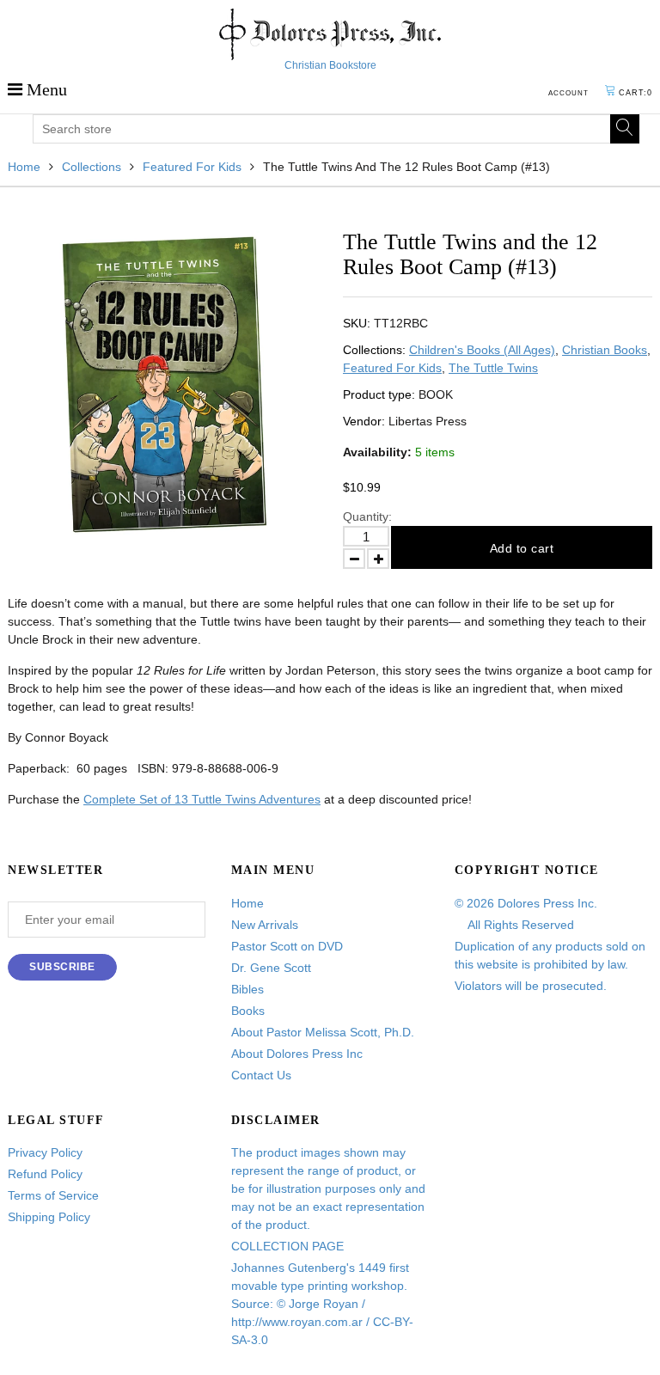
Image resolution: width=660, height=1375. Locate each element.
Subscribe (62, 967)
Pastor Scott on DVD (287, 946)
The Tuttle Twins (493, 368)
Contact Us (261, 1075)
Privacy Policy (45, 1152)
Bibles (247, 989)
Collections (91, 167)
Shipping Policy (49, 1217)
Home (24, 167)
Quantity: (367, 516)
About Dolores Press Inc (297, 1053)
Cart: (635, 93)
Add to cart (522, 548)
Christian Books (604, 350)
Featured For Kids (192, 167)
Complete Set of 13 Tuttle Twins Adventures (202, 799)
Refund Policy (45, 1174)
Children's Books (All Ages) (482, 350)
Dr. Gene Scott (271, 968)
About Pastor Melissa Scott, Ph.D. (322, 1032)
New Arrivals (264, 925)
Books (248, 1011)
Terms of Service (53, 1195)
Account (568, 93)
